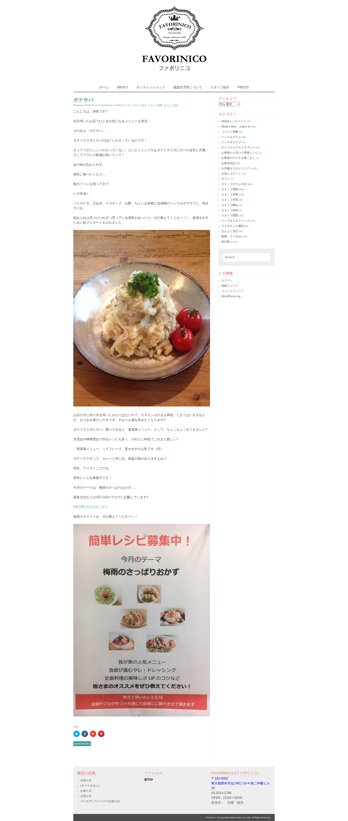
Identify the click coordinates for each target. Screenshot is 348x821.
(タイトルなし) (89, 785)
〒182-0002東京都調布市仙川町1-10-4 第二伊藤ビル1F (240, 783)
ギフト (225, 178)
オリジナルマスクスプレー (238, 147)
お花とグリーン (231, 173)
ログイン (227, 280)
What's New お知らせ (236, 126)
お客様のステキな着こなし (238, 157)
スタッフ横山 (229, 205)
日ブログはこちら (95, 507)
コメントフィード (232, 291)
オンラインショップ (150, 87)
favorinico (107, 105)
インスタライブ (231, 142)
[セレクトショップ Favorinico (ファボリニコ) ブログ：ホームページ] (174, 74)
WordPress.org (230, 296)
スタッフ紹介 (220, 87)
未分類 (225, 241)
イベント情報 (229, 131)
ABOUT (122, 87)
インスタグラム (231, 137)
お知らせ (86, 780)
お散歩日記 (228, 163)
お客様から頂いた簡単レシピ (239, 152)
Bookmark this (82, 743)
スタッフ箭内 (229, 210)
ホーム (104, 87)
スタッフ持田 (155, 105)
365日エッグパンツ (233, 121)
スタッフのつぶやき (136, 105)
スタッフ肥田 (229, 215)
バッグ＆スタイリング (235, 220)
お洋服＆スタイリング (235, 168)
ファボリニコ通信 (232, 225)
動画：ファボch (231, 236)
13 (80, 507)
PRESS (243, 87)
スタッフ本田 (229, 199)
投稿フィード (229, 285)
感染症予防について (187, 87)
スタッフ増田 (229, 189)
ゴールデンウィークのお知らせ (100, 801)
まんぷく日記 (171, 105)
